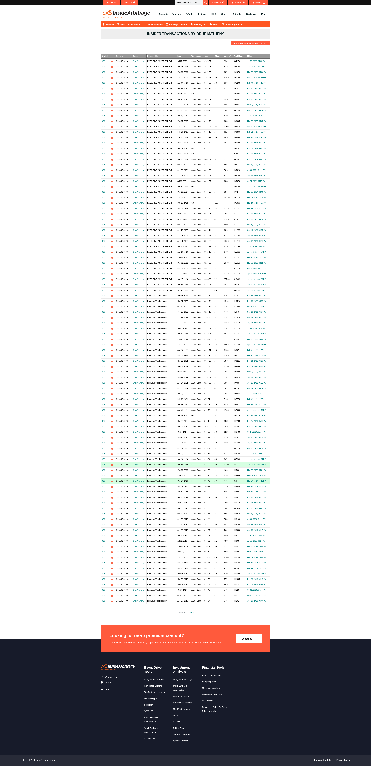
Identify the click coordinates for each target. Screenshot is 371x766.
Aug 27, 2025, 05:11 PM (256, 110)
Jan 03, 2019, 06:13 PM (256, 574)
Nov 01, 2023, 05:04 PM (256, 219)
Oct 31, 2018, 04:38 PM (256, 590)
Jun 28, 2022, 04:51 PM (256, 334)
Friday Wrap (178, 728)
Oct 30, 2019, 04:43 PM (256, 514)
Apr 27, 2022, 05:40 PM (256, 345)
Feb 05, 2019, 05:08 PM (256, 563)
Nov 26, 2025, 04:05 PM (256, 99)
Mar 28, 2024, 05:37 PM (256, 203)
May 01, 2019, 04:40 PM (256, 557)
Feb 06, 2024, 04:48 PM (256, 208)
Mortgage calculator (211, 688)
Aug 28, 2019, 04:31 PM (256, 525)
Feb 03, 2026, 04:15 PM (256, 83)
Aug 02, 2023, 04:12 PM (256, 241)
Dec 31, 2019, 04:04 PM (256, 497)
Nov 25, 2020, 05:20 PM (256, 421)
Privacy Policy (343, 760)
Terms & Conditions (323, 760)
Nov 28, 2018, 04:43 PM (256, 579)
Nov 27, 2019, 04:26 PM (256, 503)
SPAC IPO (148, 711)
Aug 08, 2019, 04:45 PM (256, 530)
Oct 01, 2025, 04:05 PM (256, 105)
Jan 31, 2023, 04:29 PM (256, 279)
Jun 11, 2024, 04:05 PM (256, 187)
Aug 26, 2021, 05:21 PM (256, 383)
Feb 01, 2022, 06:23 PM (256, 350)
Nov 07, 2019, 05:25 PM (256, 508)
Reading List (200, 24)
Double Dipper (150, 698)
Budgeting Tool (209, 681)
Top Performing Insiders (155, 692)
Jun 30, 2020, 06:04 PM (256, 459)
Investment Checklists (212, 694)
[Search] (205, 2)
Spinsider (148, 705)
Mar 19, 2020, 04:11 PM (256, 481)
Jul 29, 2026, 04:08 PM (256, 61)
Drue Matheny (138, 61)
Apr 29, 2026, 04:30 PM (256, 77)
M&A (213, 14)
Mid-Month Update (181, 709)
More (263, 14)
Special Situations (181, 741)
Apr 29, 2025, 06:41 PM (256, 127)
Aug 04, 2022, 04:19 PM (256, 323)
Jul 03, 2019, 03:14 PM (256, 541)
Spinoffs (237, 14)
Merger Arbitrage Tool (154, 679)
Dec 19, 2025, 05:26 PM (256, 94)
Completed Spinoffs (153, 686)
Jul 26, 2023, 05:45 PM (256, 247)
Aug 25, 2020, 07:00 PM (256, 443)
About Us (110, 682)
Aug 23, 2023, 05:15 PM (256, 236)
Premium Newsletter (182, 702)
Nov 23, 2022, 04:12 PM (256, 296)
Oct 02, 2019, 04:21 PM (256, 519)
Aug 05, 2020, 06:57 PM (256, 448)
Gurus (224, 14)
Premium (176, 14)
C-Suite (189, 14)
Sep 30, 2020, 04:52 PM (256, 437)
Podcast (110, 24)
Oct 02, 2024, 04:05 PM (256, 170)
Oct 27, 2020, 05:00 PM (256, 432)
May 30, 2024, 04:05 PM (256, 192)
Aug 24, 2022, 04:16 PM (256, 317)
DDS (103, 61)
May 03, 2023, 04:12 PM (256, 263)
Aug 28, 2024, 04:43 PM (256, 176)
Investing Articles (234, 24)
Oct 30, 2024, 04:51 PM (256, 165)
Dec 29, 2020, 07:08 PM (256, 416)
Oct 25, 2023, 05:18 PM (256, 225)
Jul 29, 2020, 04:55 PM (256, 454)
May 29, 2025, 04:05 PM (256, 121)
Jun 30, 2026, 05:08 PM (256, 67)
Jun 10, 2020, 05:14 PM (256, 465)
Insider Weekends (181, 696)
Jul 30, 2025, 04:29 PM (256, 116)
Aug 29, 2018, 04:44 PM (256, 601)
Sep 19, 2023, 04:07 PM (256, 230)
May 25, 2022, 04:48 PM (256, 339)
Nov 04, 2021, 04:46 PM (256, 367)
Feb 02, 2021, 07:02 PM (256, 399)
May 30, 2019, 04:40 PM (256, 546)
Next (192, 612)
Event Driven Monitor (130, 24)
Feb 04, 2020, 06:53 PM (256, 486)
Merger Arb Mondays (182, 679)
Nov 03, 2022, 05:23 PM (256, 301)
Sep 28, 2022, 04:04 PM (256, 312)
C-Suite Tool (149, 738)
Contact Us (111, 677)
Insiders (202, 14)
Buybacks (251, 14)
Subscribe (164, 14)
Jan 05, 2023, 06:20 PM (256, 285)
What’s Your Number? (212, 675)
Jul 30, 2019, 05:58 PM (256, 536)
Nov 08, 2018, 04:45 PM (256, 585)
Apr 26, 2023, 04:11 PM (256, 268)
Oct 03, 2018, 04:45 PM (256, 596)
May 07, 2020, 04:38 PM (256, 476)
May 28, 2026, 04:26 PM (256, 72)
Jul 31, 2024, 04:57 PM (256, 181)
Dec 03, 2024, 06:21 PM (256, 148)
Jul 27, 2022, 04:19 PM (256, 328)
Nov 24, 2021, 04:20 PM (256, 361)
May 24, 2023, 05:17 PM (256, 257)
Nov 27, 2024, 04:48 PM (256, 159)
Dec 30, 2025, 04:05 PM (256, 88)
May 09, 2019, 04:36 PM (256, 552)
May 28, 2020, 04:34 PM (256, 470)
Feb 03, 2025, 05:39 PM (256, 137)
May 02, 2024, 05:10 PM (256, 197)
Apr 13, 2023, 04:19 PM (256, 274)
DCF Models (208, 701)
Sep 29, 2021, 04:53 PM (256, 377)
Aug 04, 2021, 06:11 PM (256, 388)
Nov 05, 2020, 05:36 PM (256, 426)
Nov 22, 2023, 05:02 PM (256, 214)
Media (216, 24)
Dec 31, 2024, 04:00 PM (256, 143)
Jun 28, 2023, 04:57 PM (256, 252)
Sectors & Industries (182, 734)
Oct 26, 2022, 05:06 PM (256, 306)
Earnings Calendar (178, 24)
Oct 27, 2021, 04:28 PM (256, 372)
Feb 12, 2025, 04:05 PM (256, 132)
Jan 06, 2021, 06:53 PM (256, 410)
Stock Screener (155, 24)
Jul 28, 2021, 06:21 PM (256, 394)
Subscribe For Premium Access (249, 43)
